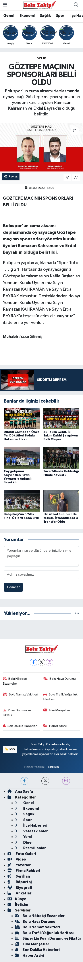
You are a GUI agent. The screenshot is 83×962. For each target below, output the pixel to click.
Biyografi (23, 888)
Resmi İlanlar (34, 848)
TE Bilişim (52, 767)
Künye (20, 899)
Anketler (23, 893)
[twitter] (45, 781)
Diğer (28, 842)
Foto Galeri (25, 854)
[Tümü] (77, 613)
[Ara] (76, 5)
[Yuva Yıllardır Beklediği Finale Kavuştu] (61, 458)
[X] (41, 662)
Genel (8, 16)
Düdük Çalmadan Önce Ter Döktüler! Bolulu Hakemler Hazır (21, 435)
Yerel (27, 837)
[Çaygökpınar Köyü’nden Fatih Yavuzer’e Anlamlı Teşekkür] (22, 458)
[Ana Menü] (5, 5)
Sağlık (45, 16)
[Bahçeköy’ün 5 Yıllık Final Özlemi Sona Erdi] (22, 500)
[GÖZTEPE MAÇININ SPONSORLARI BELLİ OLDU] (41, 147)
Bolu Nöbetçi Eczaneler (15, 681)
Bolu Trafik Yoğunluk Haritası (60, 697)
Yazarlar (23, 865)
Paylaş (13, 176)
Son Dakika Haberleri (22, 726)
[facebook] (24, 781)
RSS (12, 749)
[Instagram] (49, 662)
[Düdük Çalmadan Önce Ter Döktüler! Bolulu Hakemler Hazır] (22, 418)
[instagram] (66, 781)
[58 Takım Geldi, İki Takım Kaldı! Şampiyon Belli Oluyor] (61, 418)
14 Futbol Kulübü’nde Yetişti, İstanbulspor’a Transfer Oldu (60, 518)
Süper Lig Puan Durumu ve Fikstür (52, 938)
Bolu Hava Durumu (63, 678)
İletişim (21, 904)
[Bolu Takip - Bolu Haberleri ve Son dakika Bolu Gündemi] (39, 5)
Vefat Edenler (35, 831)
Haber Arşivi (58, 726)
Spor (60, 16)
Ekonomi (27, 16)
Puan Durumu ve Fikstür (17, 713)
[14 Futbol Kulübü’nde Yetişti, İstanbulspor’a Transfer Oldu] (61, 500)
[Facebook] (33, 662)
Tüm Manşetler (59, 710)
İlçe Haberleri (35, 825)
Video (20, 859)
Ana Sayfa (24, 791)
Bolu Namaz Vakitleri (23, 694)
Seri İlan (22, 876)
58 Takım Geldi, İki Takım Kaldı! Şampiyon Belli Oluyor (60, 435)
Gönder (13, 587)
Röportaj (23, 882)
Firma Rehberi (27, 870)
